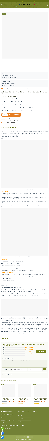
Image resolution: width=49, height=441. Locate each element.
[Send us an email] (18, 426)
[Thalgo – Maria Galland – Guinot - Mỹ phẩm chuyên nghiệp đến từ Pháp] (24, 5)
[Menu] (1, 4)
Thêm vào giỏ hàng (14, 114)
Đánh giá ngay (41, 351)
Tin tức (19, 421)
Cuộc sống (20, 418)
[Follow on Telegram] (23, 426)
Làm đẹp (20, 415)
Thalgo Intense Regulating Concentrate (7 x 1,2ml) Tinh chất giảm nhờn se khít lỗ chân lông (8, 399)
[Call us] (21, 426)
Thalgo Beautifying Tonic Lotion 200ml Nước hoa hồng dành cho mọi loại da (40, 399)
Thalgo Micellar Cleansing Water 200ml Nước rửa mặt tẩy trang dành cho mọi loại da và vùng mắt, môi (24, 399)
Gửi (45, 369)
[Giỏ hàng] (47, 5)
